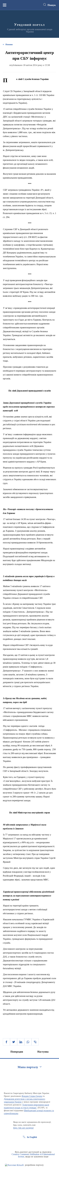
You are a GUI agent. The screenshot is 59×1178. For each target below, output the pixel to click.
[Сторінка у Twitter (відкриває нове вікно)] (29, 1143)
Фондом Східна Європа (32, 1096)
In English (32, 1137)
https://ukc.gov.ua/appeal (23, 1128)
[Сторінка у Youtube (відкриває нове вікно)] (34, 1143)
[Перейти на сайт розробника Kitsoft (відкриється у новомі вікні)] (14, 1165)
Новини (9, 44)
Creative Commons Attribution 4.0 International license (33, 1155)
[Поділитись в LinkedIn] (20, 1041)
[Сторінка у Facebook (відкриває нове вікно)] (24, 1143)
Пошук (52, 5)
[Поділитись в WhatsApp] (27, 1041)
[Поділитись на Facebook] (6, 1041)
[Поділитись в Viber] (35, 1041)
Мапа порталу (28, 1067)
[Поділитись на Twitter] (13, 1041)
